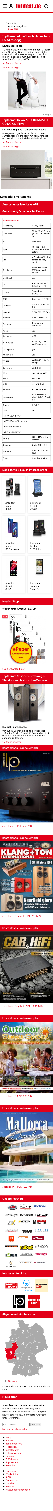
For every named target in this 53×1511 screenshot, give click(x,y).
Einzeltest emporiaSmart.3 (35, 586)
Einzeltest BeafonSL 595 (10, 506)
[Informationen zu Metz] (38, 1238)
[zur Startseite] (28, 6)
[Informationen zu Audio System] (25, 1207)
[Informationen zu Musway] (11, 1246)
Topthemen (12, 1462)
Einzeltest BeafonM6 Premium (12, 546)
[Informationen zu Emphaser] (41, 1215)
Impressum (12, 1471)
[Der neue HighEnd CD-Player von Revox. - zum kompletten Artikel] (26, 170)
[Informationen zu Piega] (41, 1246)
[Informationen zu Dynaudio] (26, 1215)
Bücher (10, 1440)
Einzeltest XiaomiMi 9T (10, 586)
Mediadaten (12, 1474)
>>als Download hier (13, 668)
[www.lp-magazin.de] (19, 1307)
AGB (8, 1477)
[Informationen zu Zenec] (40, 1262)
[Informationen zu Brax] (11, 1215)
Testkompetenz (14, 1443)
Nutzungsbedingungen (18, 1489)
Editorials (11, 1465)
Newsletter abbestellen (15, 1429)
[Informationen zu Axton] (39, 1206)
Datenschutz (12, 1480)
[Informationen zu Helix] (26, 1231)
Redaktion (11, 1446)
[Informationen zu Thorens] (41, 1254)
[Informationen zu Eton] (24, 1222)
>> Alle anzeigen (11, 67)
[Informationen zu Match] (23, 1237)
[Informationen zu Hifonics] (41, 1231)
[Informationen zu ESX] (11, 1223)
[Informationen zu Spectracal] (26, 1255)
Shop (8, 1437)
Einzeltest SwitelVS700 (35, 506)
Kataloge (10, 1456)
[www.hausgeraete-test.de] (26, 1291)
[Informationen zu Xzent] (25, 1262)
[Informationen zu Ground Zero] (11, 1231)
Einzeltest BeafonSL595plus (35, 546)
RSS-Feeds (12, 1459)
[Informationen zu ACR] (12, 1207)
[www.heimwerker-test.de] (41, 1291)
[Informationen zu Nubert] (26, 1247)
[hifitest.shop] (34, 1307)
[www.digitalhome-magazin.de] (11, 1291)
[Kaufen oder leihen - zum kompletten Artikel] (26, 91)
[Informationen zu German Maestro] (39, 1222)
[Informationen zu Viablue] (11, 1264)
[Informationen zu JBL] (11, 1239)
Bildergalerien (13, 1453)
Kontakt (10, 1486)
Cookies (10, 1483)
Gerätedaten (12, 1449)
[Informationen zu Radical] (11, 1256)
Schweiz (12, 1381)
